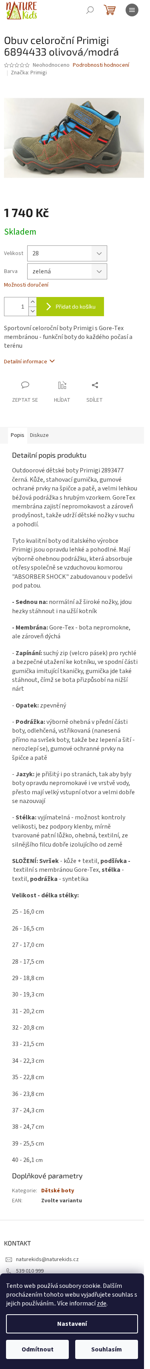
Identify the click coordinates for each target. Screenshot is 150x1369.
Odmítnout (38, 1349)
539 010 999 (30, 1271)
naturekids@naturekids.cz (47, 1259)
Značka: (29, 73)
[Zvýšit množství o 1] (32, 302)
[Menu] (132, 10)
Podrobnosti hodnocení (101, 65)
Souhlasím (106, 1349)
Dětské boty (57, 1191)
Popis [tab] (17, 435)
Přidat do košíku (76, 306)
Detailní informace (25, 362)
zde (101, 1303)
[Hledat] (90, 10)
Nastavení (72, 1323)
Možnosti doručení (26, 285)
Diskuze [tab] (39, 435)
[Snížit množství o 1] (32, 311)
